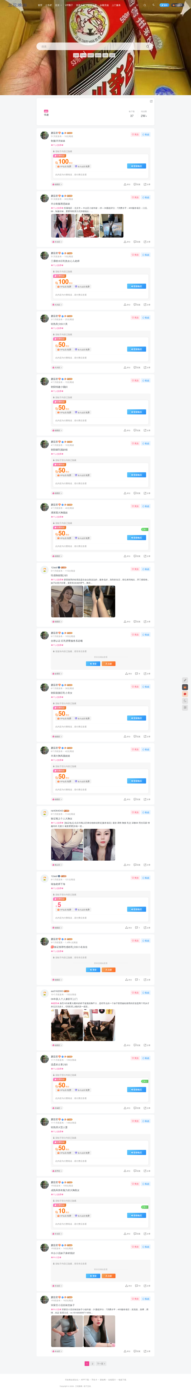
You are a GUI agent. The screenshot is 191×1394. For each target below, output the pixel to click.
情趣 (46, 114)
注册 (110, 663)
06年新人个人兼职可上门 (64, 999)
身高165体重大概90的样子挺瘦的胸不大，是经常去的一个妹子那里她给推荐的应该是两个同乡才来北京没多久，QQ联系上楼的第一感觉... (100, 1005)
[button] (186, 93)
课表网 (103, 1379)
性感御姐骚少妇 (59, 575)
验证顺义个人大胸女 (61, 818)
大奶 (105, 55)
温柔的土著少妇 (59, 1064)
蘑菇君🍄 (56, 133)
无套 (112, 55)
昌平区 (57, 1171)
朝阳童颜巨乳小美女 (61, 692)
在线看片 (112, 1379)
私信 (147, 134)
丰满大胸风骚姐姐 (60, 755)
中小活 (56, 1257)
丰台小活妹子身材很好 (63, 1253)
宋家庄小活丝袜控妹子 (63, 1305)
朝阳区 (57, 184)
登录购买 (138, 165)
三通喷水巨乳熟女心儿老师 (65, 261)
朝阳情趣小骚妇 (59, 386)
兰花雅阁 (78, 1386)
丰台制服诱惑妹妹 (60, 203)
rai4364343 (57, 810)
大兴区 (57, 304)
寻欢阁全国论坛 (71, 1379)
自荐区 (57, 673)
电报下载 (122, 1379)
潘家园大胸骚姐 (59, 512)
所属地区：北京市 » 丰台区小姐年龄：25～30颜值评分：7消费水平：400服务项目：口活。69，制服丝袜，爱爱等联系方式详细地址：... (100, 209)
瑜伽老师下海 (58, 884)
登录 (95, 663)
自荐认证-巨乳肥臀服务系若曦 (67, 640)
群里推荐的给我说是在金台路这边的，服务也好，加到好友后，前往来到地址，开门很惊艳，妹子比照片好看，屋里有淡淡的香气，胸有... (100, 581)
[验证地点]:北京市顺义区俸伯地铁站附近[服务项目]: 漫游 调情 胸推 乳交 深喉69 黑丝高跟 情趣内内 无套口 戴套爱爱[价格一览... (100, 824)
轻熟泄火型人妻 (59, 1127)
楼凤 (55, 1003)
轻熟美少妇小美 (59, 324)
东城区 (57, 1108)
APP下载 (85, 1379)
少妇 (76, 55)
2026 (83, 55)
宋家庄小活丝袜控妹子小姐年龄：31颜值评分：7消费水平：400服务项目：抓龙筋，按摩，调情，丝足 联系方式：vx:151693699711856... (99, 1311)
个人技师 (57, 144)
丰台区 (57, 241)
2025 (98, 55)
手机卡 (94, 1379)
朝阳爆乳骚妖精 (59, 449)
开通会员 (178, 5)
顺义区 (57, 864)
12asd (54, 567)
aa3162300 (57, 991)
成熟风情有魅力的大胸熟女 (65, 1190)
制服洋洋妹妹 (58, 140)
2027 (90, 55)
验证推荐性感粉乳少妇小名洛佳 (69, 947)
